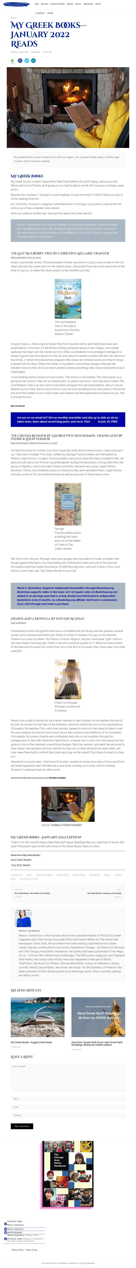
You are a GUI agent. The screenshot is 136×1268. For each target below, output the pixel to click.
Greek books (95, 875)
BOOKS (44, 4)
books (29, 875)
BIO (37, 4)
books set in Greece (44, 875)
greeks (107, 875)
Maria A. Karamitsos (15, 1225)
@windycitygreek (14, 1232)
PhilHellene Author (28, 879)
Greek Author (62, 875)
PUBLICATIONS (58, 4)
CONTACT (40, 13)
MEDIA (70, 4)
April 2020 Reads (21, 859)
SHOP (98, 4)
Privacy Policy (18, 1250)
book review (17, 875)
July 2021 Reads (20, 865)
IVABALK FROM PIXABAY (66, 825)
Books (14, 18)
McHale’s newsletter (57, 778)
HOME (50, 13)
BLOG (78, 4)
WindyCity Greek (14, 1221)
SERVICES (88, 4)
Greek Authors (79, 875)
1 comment (47, 52)
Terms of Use (31, 1250)
